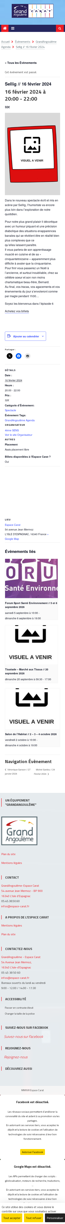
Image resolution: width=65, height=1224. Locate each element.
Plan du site (8, 854)
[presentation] (31, 578)
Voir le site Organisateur (18, 435)
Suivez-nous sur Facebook (26, 1027)
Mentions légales (11, 863)
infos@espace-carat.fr (15, 906)
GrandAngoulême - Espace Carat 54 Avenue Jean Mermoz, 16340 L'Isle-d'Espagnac (21, 962)
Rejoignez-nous (18, 1048)
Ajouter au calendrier (26, 336)
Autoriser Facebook (32, 1152)
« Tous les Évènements (21, 63)
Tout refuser (33, 1218)
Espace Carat (12, 525)
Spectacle (10, 410)
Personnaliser (55, 1218)
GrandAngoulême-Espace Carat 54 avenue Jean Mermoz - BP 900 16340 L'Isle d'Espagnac (22, 890)
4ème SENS (12, 430)
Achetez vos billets (17, 311)
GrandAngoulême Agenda (20, 420)
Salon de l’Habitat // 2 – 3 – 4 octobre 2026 (31, 734)
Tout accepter (11, 1218)
